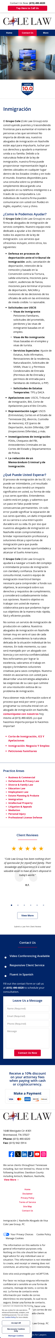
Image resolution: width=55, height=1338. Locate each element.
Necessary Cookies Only (16, 1330)
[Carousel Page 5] (37, 905)
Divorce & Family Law (20, 784)
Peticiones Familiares (22, 751)
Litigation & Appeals (20, 806)
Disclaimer (28, 1193)
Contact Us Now (27, 1052)
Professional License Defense (25, 817)
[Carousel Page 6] (43, 905)
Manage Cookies (15, 1238)
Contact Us (27, 32)
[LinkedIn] (24, 1154)
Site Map (27, 1206)
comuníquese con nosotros (21, 714)
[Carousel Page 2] (18, 905)
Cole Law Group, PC (38, 1323)
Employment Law (18, 791)
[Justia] (31, 1154)
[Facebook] (11, 1154)
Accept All (16, 1323)
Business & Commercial (21, 777)
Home (9, 32)
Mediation (14, 810)
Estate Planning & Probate (23, 795)
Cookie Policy (43, 1234)
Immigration (15, 799)
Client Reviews (27, 835)
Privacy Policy (27, 1197)
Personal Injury (17, 813)
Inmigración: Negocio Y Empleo (29, 745)
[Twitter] (18, 1154)
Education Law (16, 788)
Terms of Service (27, 1202)
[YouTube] (37, 1154)
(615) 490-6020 (21, 1139)
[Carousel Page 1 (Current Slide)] (11, 905)
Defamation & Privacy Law (23, 781)
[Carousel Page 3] (24, 905)
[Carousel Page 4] (31, 905)
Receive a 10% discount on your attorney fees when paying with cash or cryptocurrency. (27, 1078)
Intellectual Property (20, 802)
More (45, 32)
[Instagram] (43, 1154)
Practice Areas (13, 771)
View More (27, 915)
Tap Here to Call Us (27, 8)
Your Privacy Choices (22, 1234)
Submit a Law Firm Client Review (27, 926)
